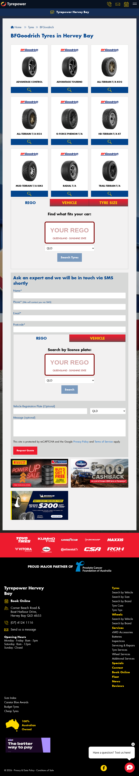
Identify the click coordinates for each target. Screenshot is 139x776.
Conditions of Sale (45, 770)
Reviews (118, 686)
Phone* (32, 302)
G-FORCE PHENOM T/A (69, 133)
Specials (118, 663)
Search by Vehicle (122, 592)
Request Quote (25, 450)
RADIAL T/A (69, 185)
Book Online (121, 672)
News (116, 681)
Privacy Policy (80, 441)
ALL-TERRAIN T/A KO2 (109, 82)
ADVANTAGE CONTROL (29, 82)
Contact (117, 668)
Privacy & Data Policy (24, 770)
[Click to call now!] (109, 4)
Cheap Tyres (11, 711)
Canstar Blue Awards (16, 702)
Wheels (117, 614)
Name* (17, 290)
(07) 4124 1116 (22, 623)
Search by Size (121, 597)
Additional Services (123, 658)
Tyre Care (117, 605)
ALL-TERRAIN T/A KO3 (29, 133)
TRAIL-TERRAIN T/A (109, 185)
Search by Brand (121, 601)
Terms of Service (104, 441)
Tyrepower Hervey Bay (72, 12)
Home (17, 27)
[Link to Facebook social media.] (104, 768)
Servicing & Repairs (123, 645)
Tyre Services (119, 650)
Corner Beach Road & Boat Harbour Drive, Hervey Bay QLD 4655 (26, 612)
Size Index (10, 698)
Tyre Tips (117, 610)
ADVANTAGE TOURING (69, 82)
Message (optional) (24, 417)
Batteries (117, 636)
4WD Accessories (122, 632)
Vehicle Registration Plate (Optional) (34, 406)
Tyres (115, 588)
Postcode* (19, 324)
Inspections (118, 641)
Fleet (115, 677)
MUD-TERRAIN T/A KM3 (29, 185)
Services (118, 628)
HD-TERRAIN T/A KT (109, 133)
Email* (17, 313)
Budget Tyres (11, 706)
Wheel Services (121, 654)
